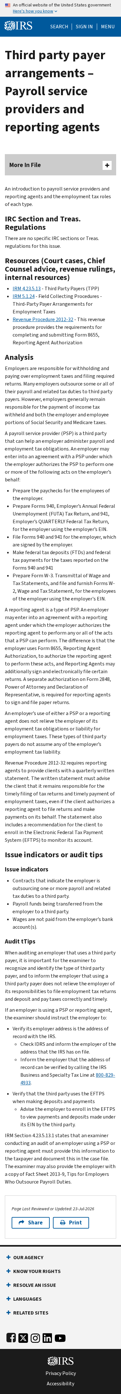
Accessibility (60, 1383)
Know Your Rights (37, 1271)
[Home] (18, 25)
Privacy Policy (60, 1373)
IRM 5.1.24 (24, 296)
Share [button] (35, 1222)
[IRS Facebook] (11, 1337)
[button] (84, 26)
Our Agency (28, 1257)
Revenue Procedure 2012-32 (43, 319)
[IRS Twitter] (23, 1337)
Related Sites (30, 1312)
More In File (25, 165)
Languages (27, 1299)
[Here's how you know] (60, 8)
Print (75, 1222)
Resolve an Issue (34, 1285)
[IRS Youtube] (60, 1337)
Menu (108, 26)
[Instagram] (35, 1337)
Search (59, 26)
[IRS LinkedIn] (47, 1337)
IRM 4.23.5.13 (27, 288)
